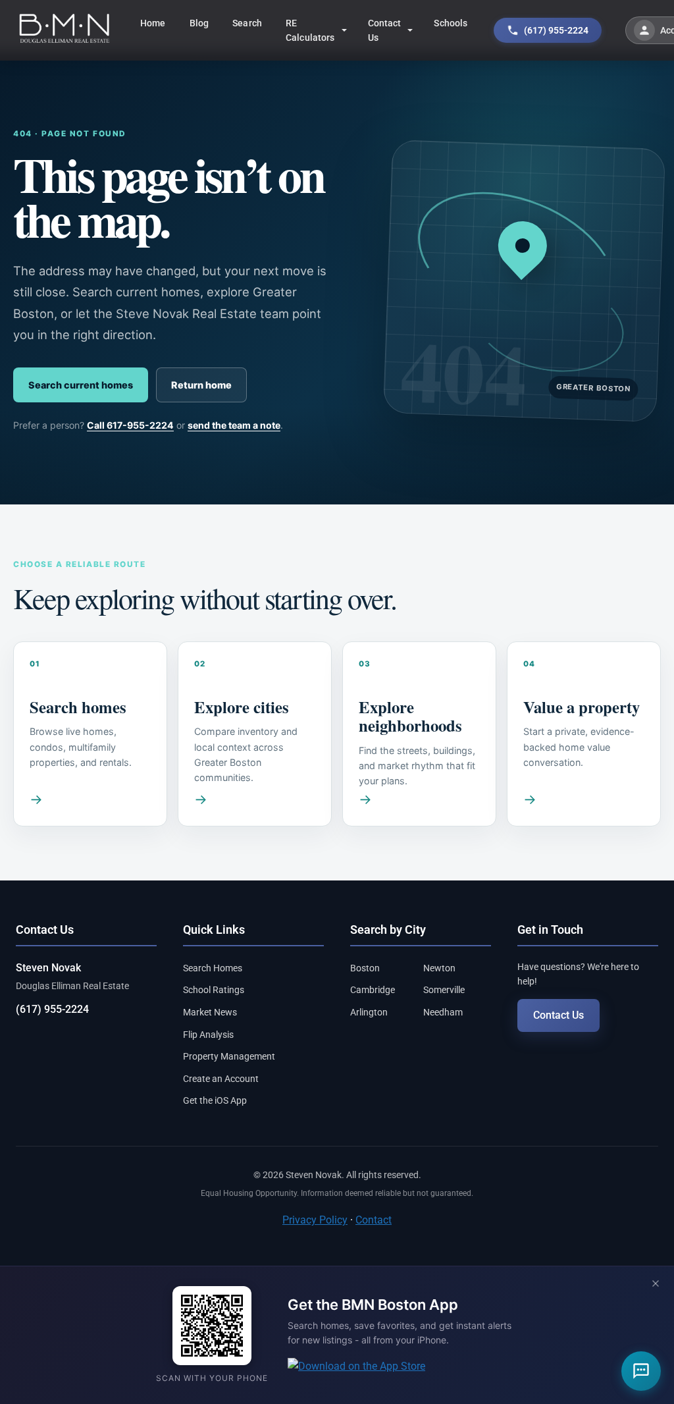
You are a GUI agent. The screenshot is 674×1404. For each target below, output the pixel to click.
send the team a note (234, 425)
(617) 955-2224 (52, 1009)
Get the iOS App (215, 1100)
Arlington (369, 1012)
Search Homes (212, 968)
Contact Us (385, 30)
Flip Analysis (208, 1034)
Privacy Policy (315, 1220)
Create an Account (221, 1078)
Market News (210, 1012)
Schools (450, 23)
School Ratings (213, 990)
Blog (199, 23)
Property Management (229, 1056)
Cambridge (372, 990)
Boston (365, 968)
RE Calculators (310, 30)
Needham (443, 1012)
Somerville (444, 990)
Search (247, 23)
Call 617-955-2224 (130, 425)
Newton (439, 968)
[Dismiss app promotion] (655, 1284)
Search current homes (80, 385)
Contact (373, 1220)
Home (153, 23)
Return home (201, 385)
